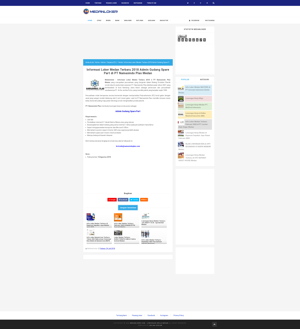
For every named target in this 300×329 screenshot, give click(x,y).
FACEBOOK (125, 3)
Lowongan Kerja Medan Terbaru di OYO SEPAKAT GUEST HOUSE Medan (192, 158)
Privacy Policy (179, 315)
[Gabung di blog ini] (207, 3)
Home (88, 3)
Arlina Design (156, 325)
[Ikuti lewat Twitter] (188, 3)
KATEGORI (204, 79)
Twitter (135, 200)
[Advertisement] (128, 42)
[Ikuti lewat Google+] (200, 3)
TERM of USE (151, 3)
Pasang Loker (111, 3)
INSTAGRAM (138, 3)
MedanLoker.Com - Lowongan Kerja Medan (149, 323)
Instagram (164, 315)
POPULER (185, 79)
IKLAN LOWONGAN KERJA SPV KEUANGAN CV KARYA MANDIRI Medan (194, 146)
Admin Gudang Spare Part (127, 111)
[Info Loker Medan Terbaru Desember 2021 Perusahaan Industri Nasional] (154, 234)
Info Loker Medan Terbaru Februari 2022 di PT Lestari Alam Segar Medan (193, 124)
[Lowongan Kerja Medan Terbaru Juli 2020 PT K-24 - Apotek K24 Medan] (154, 216)
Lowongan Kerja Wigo (194, 98)
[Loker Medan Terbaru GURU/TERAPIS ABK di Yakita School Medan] (126, 232)
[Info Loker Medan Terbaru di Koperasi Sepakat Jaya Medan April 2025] (99, 217)
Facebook (123, 200)
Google (113, 200)
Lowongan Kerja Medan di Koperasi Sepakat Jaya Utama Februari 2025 (194, 135)
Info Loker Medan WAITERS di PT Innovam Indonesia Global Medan (194, 90)
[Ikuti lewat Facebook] (194, 3)
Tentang (97, 3)
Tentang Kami (121, 315)
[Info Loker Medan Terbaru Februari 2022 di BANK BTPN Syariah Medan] (126, 217)
